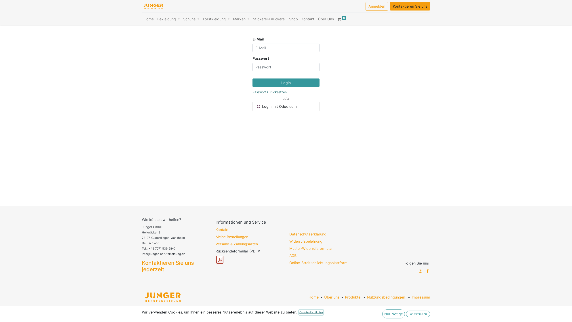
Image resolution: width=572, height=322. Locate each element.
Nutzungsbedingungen (386, 297)
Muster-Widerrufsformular (311, 248)
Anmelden (376, 6)
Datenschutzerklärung (307, 234)
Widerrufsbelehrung (305, 241)
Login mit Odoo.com (279, 106)
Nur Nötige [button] (393, 314)
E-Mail (258, 39)
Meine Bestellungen (232, 237)
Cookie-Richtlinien (311, 312)
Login (286, 82)
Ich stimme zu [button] (418, 314)
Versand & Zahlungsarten (237, 244)
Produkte (352, 297)
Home (314, 297)
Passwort (260, 58)
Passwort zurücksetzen (269, 92)
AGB (293, 255)
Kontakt (222, 229)
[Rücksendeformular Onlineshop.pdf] (220, 260)
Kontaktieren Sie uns (410, 6)
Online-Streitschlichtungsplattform (318, 263)
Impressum (421, 297)
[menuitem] (149, 19)
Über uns (331, 297)
